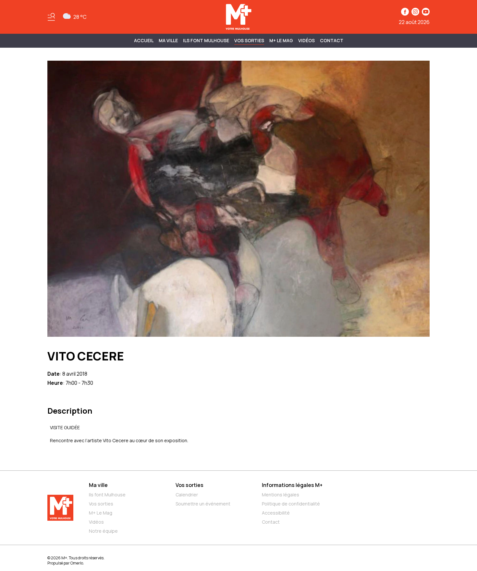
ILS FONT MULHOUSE (206, 40)
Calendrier (187, 495)
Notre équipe (103, 531)
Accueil (143, 40)
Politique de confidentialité (291, 504)
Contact (331, 40)
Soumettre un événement (203, 504)
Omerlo (76, 563)
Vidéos (306, 40)
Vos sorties (249, 40)
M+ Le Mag (281, 40)
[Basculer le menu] (51, 17)
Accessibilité (276, 513)
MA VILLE (168, 40)
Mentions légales (280, 495)
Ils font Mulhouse (107, 495)
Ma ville (98, 485)
